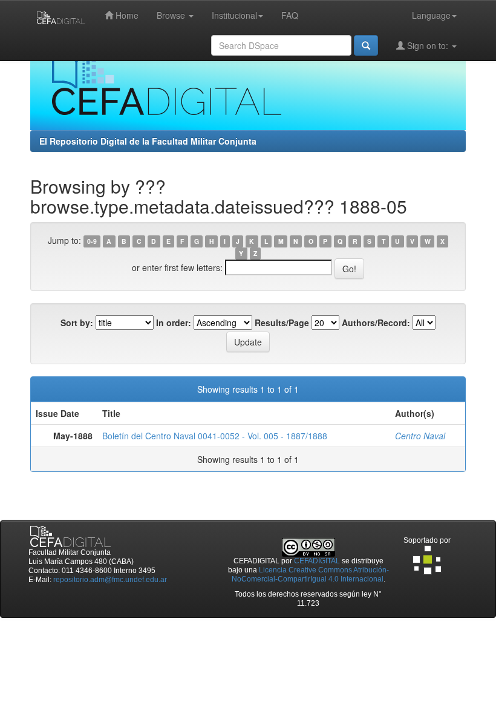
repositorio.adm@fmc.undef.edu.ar (110, 579)
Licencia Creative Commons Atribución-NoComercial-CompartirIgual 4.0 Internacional (310, 574)
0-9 (92, 241)
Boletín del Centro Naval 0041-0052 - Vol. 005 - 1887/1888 (214, 436)
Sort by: (76, 322)
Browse (172, 15)
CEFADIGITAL (317, 561)
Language (431, 15)
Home (126, 15)
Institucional (234, 15)
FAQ (289, 15)
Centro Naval (420, 436)
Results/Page (282, 322)
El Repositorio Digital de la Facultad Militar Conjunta (147, 141)
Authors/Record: (376, 322)
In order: (173, 322)
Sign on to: (428, 45)
